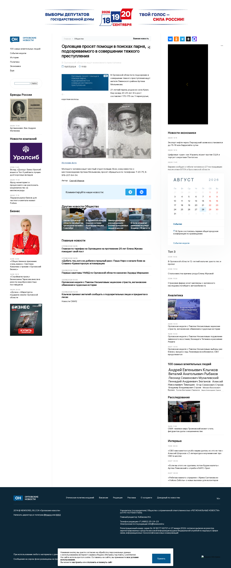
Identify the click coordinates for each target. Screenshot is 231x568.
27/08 (12, 167)
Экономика (15, 66)
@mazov (48, 514)
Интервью (175, 441)
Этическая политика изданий (80, 497)
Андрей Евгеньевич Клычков (193, 370)
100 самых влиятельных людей (25, 48)
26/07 (170, 347)
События (177, 224)
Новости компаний (23, 138)
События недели (18, 53)
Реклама (131, 497)
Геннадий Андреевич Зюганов (189, 381)
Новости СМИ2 (69, 301)
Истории (14, 57)
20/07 (170, 473)
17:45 (18, 180)
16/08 (170, 334)
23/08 (170, 324)
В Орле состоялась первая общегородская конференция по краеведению (195, 232)
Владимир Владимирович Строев (185, 387)
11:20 (175, 426)
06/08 (12, 290)
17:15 (17, 195)
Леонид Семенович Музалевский (193, 378)
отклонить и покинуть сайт (99, 562)
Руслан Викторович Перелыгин (188, 390)
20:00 (18, 290)
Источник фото (69, 162)
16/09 (170, 426)
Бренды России (21, 94)
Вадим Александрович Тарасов (211, 390)
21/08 (12, 259)
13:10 (175, 150)
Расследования (179, 397)
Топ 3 (172, 251)
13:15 (175, 138)
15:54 (175, 269)
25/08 (12, 126)
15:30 (175, 278)
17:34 (18, 126)
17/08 (170, 446)
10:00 (175, 324)
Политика (14, 61)
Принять (161, 558)
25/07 (170, 461)
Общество (79, 39)
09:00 (175, 446)
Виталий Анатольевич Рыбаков (193, 374)
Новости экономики (182, 133)
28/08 (170, 138)
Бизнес (15, 211)
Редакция (117, 497)
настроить (77, 562)
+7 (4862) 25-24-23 (148, 521)
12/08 (12, 274)
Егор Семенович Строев (209, 384)
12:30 (17, 259)
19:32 (175, 257)
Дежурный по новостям (168, 497)
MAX (58, 514)
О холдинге (146, 497)
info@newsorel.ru (156, 523)
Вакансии (103, 497)
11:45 (17, 167)
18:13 (17, 274)
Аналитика (175, 295)
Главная (67, 39)
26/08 (12, 180)
